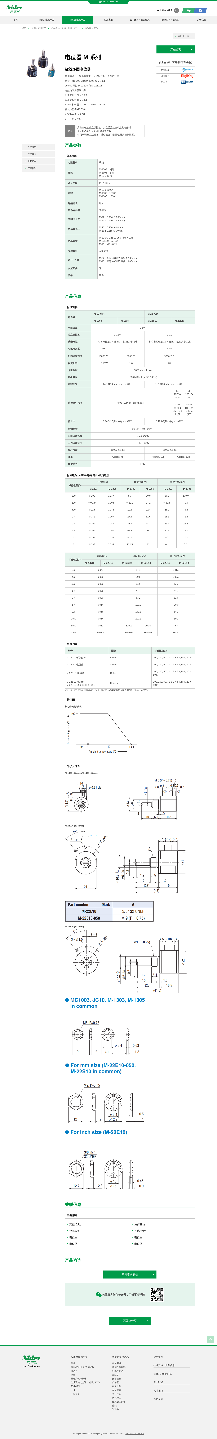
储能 (114, 1405)
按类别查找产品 (46, 19)
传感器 (115, 1382)
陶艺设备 (116, 1398)
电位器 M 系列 (91, 28)
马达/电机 (117, 1363)
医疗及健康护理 (78, 1378)
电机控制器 (117, 1371)
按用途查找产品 (77, 19)
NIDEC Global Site (110, 2)
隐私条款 (158, 1399)
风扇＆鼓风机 (118, 1367)
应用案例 (108, 19)
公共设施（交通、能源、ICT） (65, 28)
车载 (73, 1363)
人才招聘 (158, 1390)
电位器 (73, 1237)
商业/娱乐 (75, 1386)
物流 (73, 1374)
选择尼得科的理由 (170, 19)
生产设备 (116, 1394)
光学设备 (116, 1378)
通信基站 (139, 1224)
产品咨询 (175, 49)
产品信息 (32, 154)
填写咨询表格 (130, 1274)
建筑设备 (74, 1230)
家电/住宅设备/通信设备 (82, 1367)
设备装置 (116, 1390)
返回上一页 (183, 36)
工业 (73, 1390)
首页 (15, 19)
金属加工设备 (118, 1401)
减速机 (115, 1374)
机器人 (74, 1371)
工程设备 (75, 1394)
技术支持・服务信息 (140, 19)
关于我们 (201, 19)
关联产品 (32, 161)
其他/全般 (75, 1224)
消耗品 (115, 1409)
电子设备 (116, 1386)
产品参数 (32, 147)
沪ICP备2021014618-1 (134, 1434)
